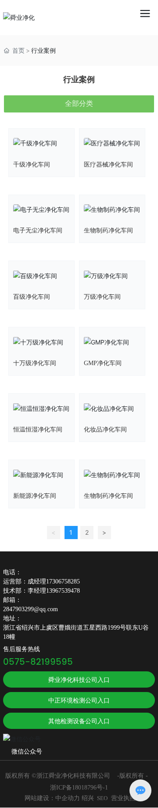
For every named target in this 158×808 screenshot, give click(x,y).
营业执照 (123, 798)
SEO (102, 798)
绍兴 (88, 798)
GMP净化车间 (103, 363)
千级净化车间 (31, 164)
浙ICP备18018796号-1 (79, 787)
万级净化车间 (102, 296)
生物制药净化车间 (108, 230)
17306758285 (63, 581)
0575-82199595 (38, 662)
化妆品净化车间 (105, 429)
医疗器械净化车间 (108, 164)
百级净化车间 (31, 296)
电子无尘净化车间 (37, 230)
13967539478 (63, 590)
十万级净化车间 (34, 363)
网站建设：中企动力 (52, 798)
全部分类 (79, 103)
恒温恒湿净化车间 (37, 429)
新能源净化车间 (34, 496)
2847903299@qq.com (30, 609)
